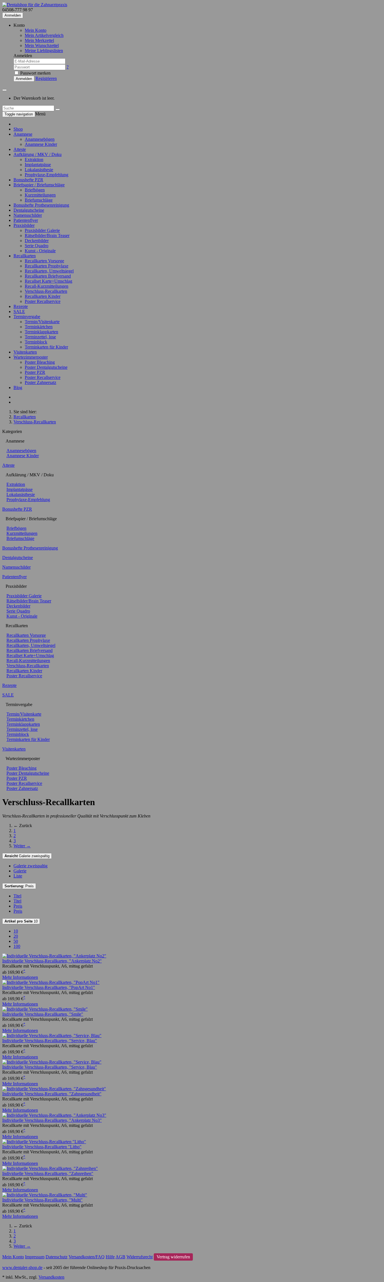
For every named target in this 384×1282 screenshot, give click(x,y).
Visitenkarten (25, 352)
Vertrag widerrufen (173, 1256)
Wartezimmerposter (30, 357)
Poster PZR (35, 372)
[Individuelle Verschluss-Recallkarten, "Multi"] (44, 1194)
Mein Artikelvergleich (44, 35)
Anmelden (12, 15)
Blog (17, 387)
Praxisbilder (24, 225)
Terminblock (36, 342)
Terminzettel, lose (40, 336)
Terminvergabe (26, 316)
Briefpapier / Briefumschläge (39, 184)
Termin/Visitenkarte (42, 321)
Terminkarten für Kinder (46, 347)
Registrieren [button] (46, 78)
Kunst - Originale (40, 250)
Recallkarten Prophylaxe (46, 265)
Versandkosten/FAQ (87, 1256)
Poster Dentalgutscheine (46, 367)
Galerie (19, 870)
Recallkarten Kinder (42, 296)
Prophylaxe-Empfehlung (46, 174)
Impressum (34, 1256)
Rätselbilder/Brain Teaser (47, 235)
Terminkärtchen (39, 326)
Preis (19, 886)
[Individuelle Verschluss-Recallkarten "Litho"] (44, 1141)
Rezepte (20, 306)
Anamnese (22, 134)
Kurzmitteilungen (40, 195)
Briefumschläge (39, 200)
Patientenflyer (25, 220)
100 (16, 946)
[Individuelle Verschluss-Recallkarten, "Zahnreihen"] (50, 1168)
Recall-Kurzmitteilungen (46, 286)
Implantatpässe (38, 164)
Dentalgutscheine (28, 210)
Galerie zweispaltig (26, 856)
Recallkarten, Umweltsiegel (49, 271)
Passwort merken (35, 73)
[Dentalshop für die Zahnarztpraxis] (34, 4)
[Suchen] (57, 109)
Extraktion (34, 159)
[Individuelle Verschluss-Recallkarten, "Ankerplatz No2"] (54, 955)
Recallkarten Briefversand (48, 276)
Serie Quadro (36, 245)
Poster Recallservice (42, 301)
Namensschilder (27, 215)
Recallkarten (24, 255)
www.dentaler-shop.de (22, 1267)
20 (15, 936)
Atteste (19, 149)
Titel (17, 896)
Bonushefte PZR (28, 179)
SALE (19, 311)
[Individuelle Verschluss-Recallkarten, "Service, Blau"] (51, 1035)
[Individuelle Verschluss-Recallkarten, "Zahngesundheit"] (54, 1088)
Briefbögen (35, 189)
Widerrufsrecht (140, 1256)
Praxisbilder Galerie (42, 230)
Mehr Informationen (20, 977)
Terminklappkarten (41, 331)
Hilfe (110, 1256)
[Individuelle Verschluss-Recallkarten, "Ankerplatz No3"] (54, 1115)
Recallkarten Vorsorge (44, 260)
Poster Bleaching (40, 362)
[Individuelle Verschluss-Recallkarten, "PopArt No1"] (51, 982)
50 (15, 941)
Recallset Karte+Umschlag (48, 281)
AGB (120, 1256)
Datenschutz (56, 1256)
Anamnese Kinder (41, 144)
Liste (17, 876)
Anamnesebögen (40, 139)
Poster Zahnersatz (40, 382)
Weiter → (22, 845)
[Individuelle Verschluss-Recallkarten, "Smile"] (45, 1009)
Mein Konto (35, 30)
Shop (18, 129)
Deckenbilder (37, 240)
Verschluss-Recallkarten (46, 291)
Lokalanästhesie (39, 169)
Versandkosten (51, 1277)
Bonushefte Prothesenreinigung (41, 205)
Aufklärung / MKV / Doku (37, 154)
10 (21, 921)
